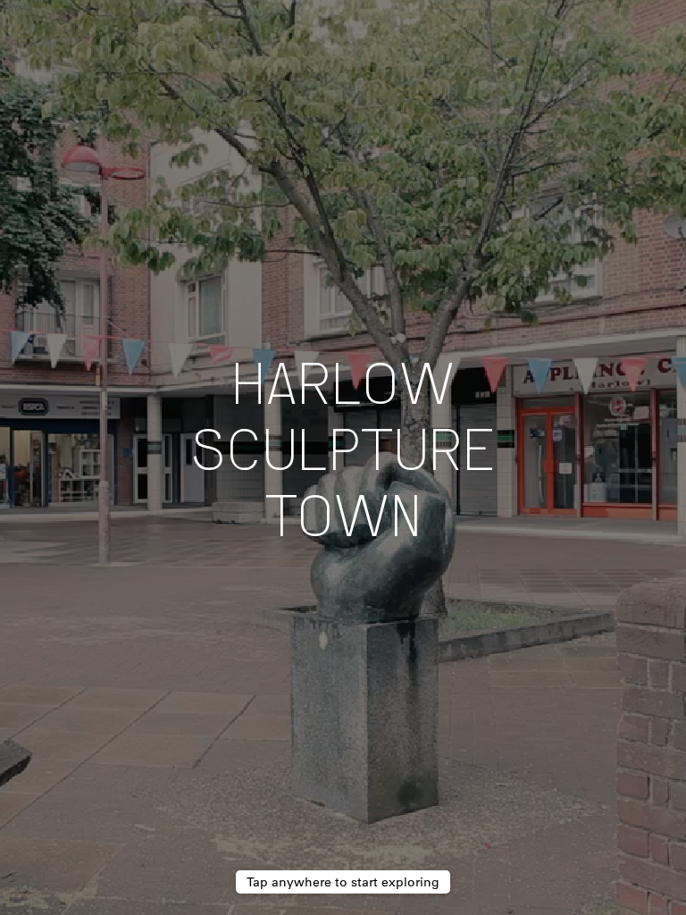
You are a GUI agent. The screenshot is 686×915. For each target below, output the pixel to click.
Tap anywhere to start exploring (343, 882)
